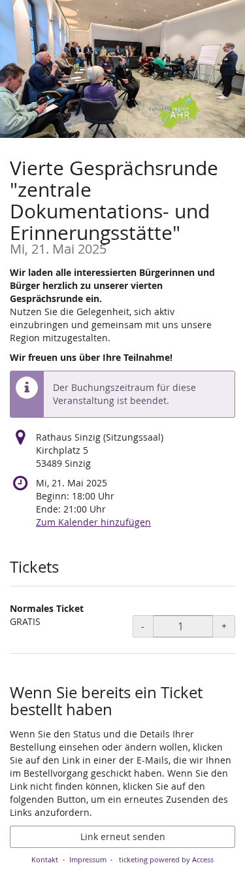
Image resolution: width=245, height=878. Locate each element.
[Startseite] (122, 69)
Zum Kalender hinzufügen (93, 522)
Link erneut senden (122, 836)
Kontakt (44, 859)
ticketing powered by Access (166, 859)
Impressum (87, 859)
